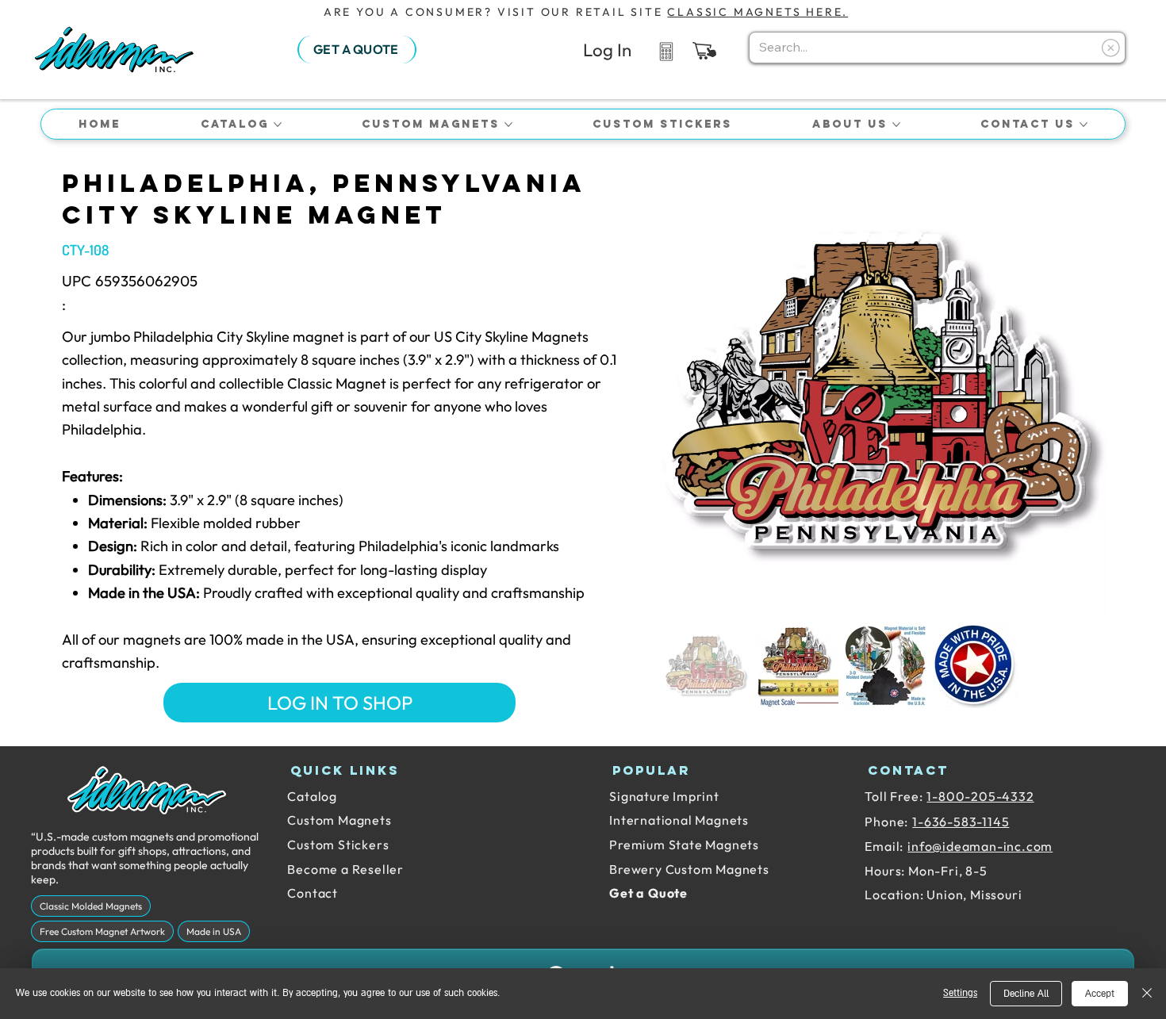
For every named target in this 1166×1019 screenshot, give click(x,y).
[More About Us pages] (896, 124)
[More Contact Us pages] (1083, 124)
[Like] (666, 50)
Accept (1099, 994)
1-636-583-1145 (960, 821)
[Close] (1146, 993)
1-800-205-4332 (980, 796)
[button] (704, 51)
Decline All (1026, 994)
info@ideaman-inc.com (980, 846)
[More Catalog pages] (278, 124)
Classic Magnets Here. (757, 12)
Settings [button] (960, 993)
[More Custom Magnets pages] (508, 124)
